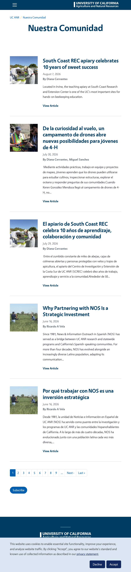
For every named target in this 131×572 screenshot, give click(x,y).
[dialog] (65, 554)
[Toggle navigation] (14, 4)
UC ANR (14, 17)
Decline (97, 564)
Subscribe (18, 490)
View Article (50, 106)
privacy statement (87, 554)
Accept (114, 564)
